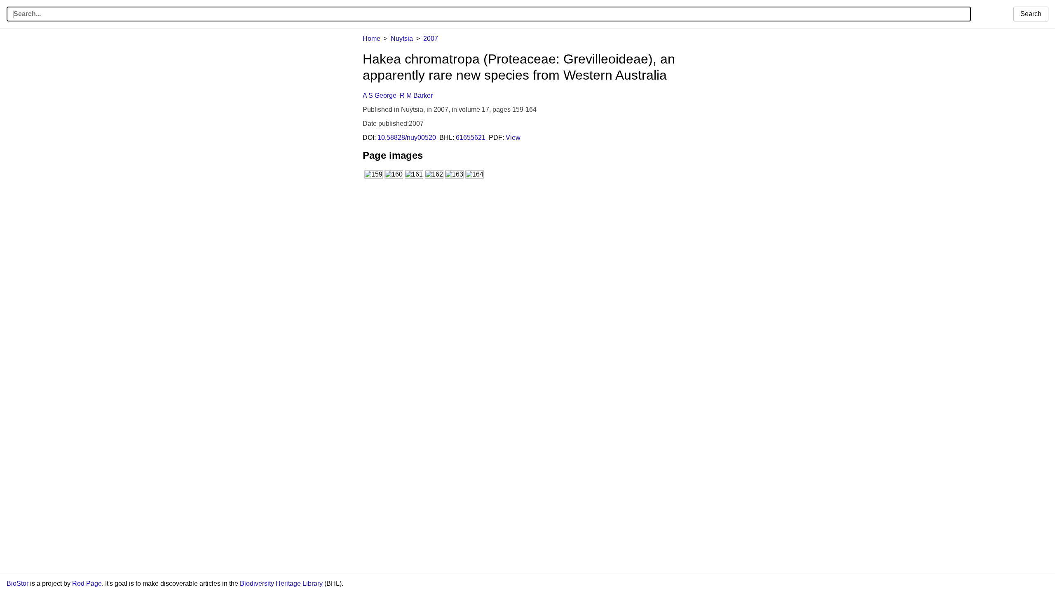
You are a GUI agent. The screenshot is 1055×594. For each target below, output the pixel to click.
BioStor (17, 583)
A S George (379, 95)
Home (371, 38)
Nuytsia (402, 38)
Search (1030, 13)
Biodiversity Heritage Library (281, 583)
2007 (430, 38)
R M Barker (416, 95)
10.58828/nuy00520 (406, 137)
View (513, 137)
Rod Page (87, 583)
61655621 (470, 137)
